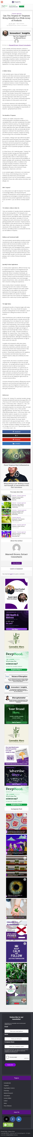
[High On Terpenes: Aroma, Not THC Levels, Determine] (16, 845)
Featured (14, 495)
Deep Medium (10, 1135)
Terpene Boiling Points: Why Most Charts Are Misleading (18, 513)
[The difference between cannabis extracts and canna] (16, 866)
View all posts (16, 563)
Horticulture (7, 1095)
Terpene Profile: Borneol (18, 526)
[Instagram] (6, 1119)
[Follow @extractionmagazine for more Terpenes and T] (16, 952)
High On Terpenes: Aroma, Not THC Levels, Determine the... (18, 535)
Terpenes (6, 1085)
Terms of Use (11, 1131)
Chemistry (14, 510)
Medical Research (8, 1093)
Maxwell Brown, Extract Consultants (17, 25)
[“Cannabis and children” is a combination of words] (16, 909)
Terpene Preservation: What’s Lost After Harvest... (17, 498)
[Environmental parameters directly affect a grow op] (16, 973)
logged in (11, 574)
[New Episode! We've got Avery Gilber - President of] (16, 994)
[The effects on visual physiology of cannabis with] (16, 887)
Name (6, 1034)
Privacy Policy (4, 1131)
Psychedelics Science (9, 1088)
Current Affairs (7, 1098)
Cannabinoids (7, 1083)
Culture (5, 1100)
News (5, 1103)
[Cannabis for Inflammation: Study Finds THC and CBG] (16, 823)
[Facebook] (12, 1119)
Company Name (9, 1042)
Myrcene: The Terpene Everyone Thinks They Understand (18, 506)
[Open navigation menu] (2, 2)
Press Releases (8, 1106)
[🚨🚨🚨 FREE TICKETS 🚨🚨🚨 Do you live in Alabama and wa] (16, 930)
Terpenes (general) (16, 13)
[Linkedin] (19, 1119)
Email (6, 1026)
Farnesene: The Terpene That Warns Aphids (18, 519)
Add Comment (20, 23)
